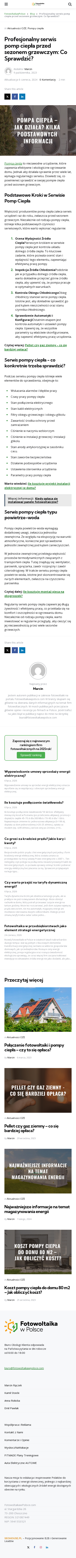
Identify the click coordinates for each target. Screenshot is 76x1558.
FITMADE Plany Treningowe (21, 1455)
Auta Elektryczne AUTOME (20, 1463)
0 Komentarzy (48, 79)
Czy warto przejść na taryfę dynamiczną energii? (35, 884)
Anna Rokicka (12, 1400)
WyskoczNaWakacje (16, 1447)
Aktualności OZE (17, 28)
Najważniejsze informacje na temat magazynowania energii (37, 1209)
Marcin (28, 69)
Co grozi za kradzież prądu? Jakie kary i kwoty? (34, 841)
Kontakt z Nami (13, 1432)
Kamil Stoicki (11, 1393)
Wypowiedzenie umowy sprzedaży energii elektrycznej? (37, 774)
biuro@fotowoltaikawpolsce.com (24, 1368)
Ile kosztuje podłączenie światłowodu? (33, 802)
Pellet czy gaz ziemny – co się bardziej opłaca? (31, 1128)
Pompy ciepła (36, 28)
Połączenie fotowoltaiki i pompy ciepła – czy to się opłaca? (34, 1047)
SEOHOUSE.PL (13, 1538)
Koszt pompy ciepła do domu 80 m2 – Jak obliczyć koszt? (37, 1290)
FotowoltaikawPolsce (14, 13)
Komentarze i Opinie (16, 1440)
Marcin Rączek (13, 1385)
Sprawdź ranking (31, 755)
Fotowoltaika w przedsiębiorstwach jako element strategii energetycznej (35, 928)
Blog (32, 13)
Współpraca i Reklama (17, 1424)
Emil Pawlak (11, 1408)
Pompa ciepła (13, 163)
